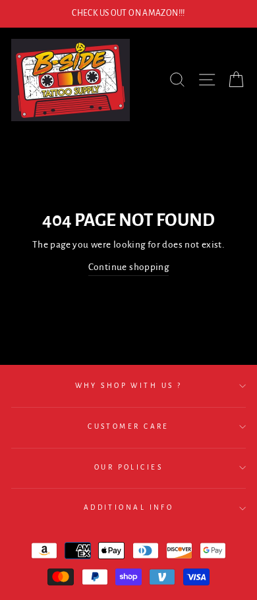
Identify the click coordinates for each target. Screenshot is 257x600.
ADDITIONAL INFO (129, 507)
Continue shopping (128, 267)
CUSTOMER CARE (128, 426)
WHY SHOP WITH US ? (129, 385)
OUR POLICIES (128, 467)
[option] (128, 14)
